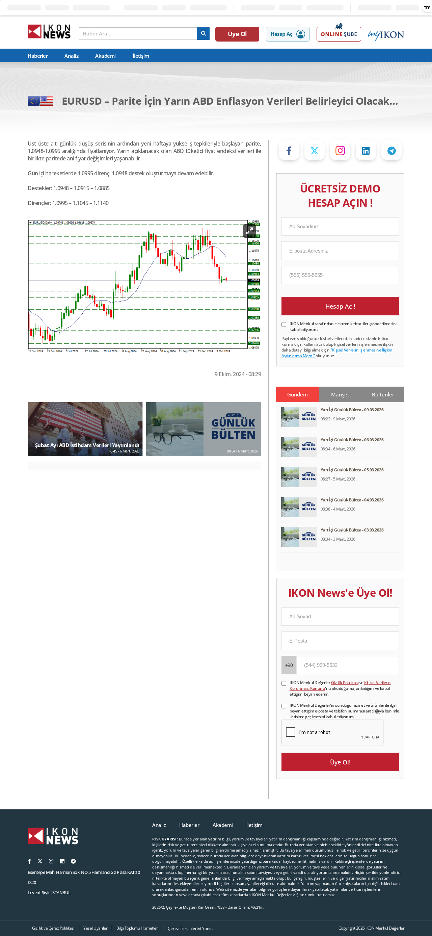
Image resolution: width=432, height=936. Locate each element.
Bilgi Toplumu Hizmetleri (137, 928)
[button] (35, 465)
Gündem (297, 394)
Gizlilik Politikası (345, 682)
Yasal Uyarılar (95, 928)
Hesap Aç (281, 33)
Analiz (71, 55)
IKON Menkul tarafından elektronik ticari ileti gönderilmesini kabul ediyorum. (343, 326)
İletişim (141, 55)
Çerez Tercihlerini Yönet (190, 928)
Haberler (38, 55)
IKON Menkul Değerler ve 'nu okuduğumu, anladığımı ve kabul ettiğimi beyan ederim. (340, 688)
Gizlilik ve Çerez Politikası (53, 928)
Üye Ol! (340, 762)
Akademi (105, 55)
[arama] (203, 33)
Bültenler (383, 394)
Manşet (340, 394)
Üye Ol (237, 34)
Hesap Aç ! (340, 306)
